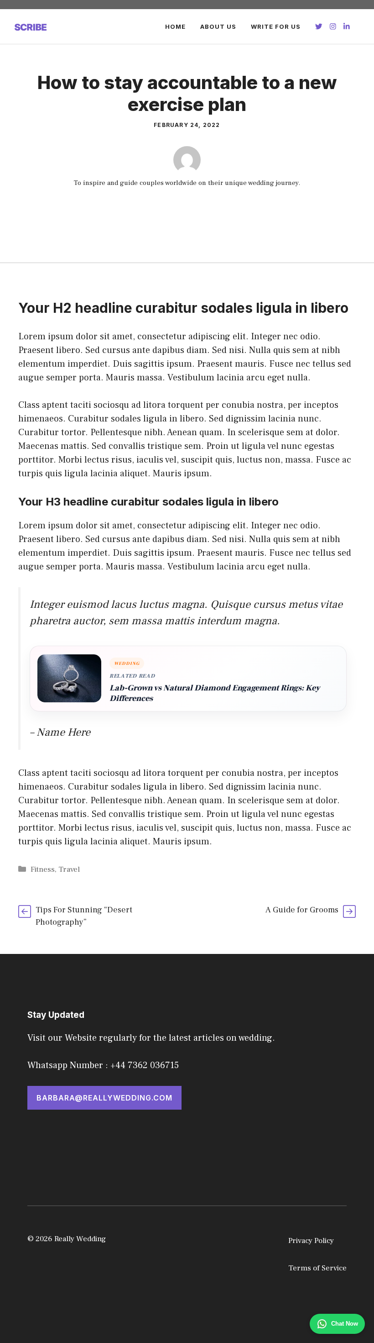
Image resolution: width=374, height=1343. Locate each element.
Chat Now (344, 1323)
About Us (218, 26)
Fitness (43, 869)
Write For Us (276, 26)
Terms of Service (317, 1268)
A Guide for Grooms (301, 910)
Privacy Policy (311, 1241)
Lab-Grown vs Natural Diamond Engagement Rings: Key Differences (214, 693)
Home (175, 26)
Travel (69, 869)
